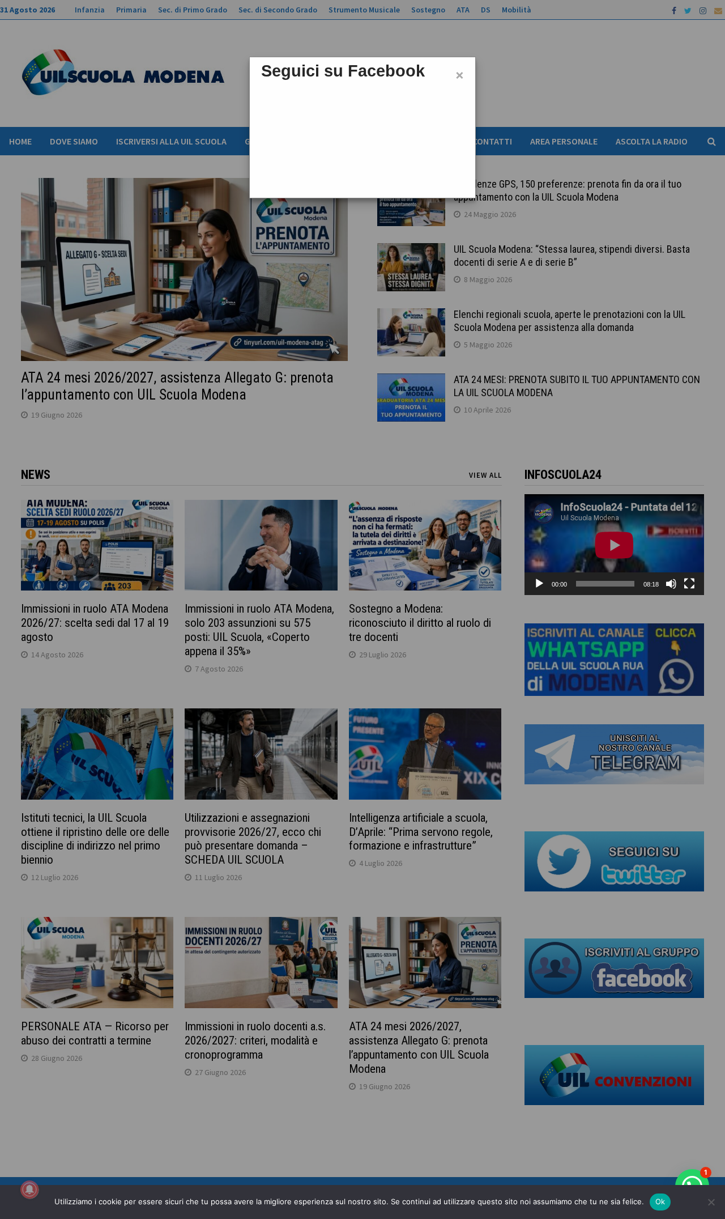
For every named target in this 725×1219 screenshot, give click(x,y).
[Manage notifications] (29, 1189)
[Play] (539, 583)
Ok (660, 1201)
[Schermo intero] (689, 583)
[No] (711, 1202)
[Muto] (671, 583)
